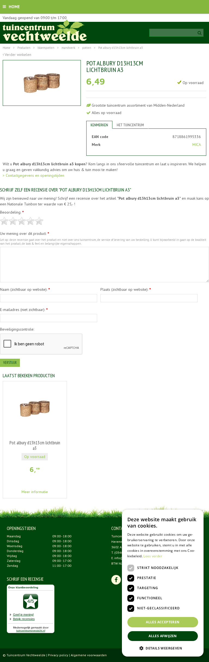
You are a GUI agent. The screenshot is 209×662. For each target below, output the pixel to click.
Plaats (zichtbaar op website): (125, 289)
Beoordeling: (12, 212)
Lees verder (152, 556)
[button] (162, 648)
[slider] (22, 221)
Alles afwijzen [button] (163, 636)
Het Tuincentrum (130, 124)
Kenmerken (99, 124)
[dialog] (163, 583)
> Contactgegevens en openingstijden (33, 175)
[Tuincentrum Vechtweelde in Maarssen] (45, 30)
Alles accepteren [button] (162, 622)
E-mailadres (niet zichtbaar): (24, 309)
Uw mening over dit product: (24, 233)
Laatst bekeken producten (29, 375)
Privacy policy (58, 655)
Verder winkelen (18, 54)
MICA (196, 144)
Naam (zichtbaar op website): (25, 289)
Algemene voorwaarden (89, 655)
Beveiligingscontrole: (17, 329)
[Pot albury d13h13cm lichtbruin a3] (42, 83)
